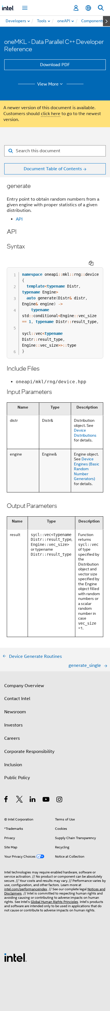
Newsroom (15, 712)
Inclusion (13, 765)
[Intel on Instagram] (59, 800)
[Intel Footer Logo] (15, 957)
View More (48, 84)
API (19, 219)
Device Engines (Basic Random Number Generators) (86, 468)
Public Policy (17, 778)
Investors (13, 725)
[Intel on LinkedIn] (32, 800)
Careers (12, 738)
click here (50, 113)
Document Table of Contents (53, 169)
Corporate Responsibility (29, 751)
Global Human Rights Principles (54, 902)
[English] (88, 8)
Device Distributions (85, 433)
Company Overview (24, 686)
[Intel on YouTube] (46, 800)
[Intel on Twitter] (19, 800)
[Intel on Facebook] (6, 800)
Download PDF (55, 65)
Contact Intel (17, 698)
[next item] (106, 21)
